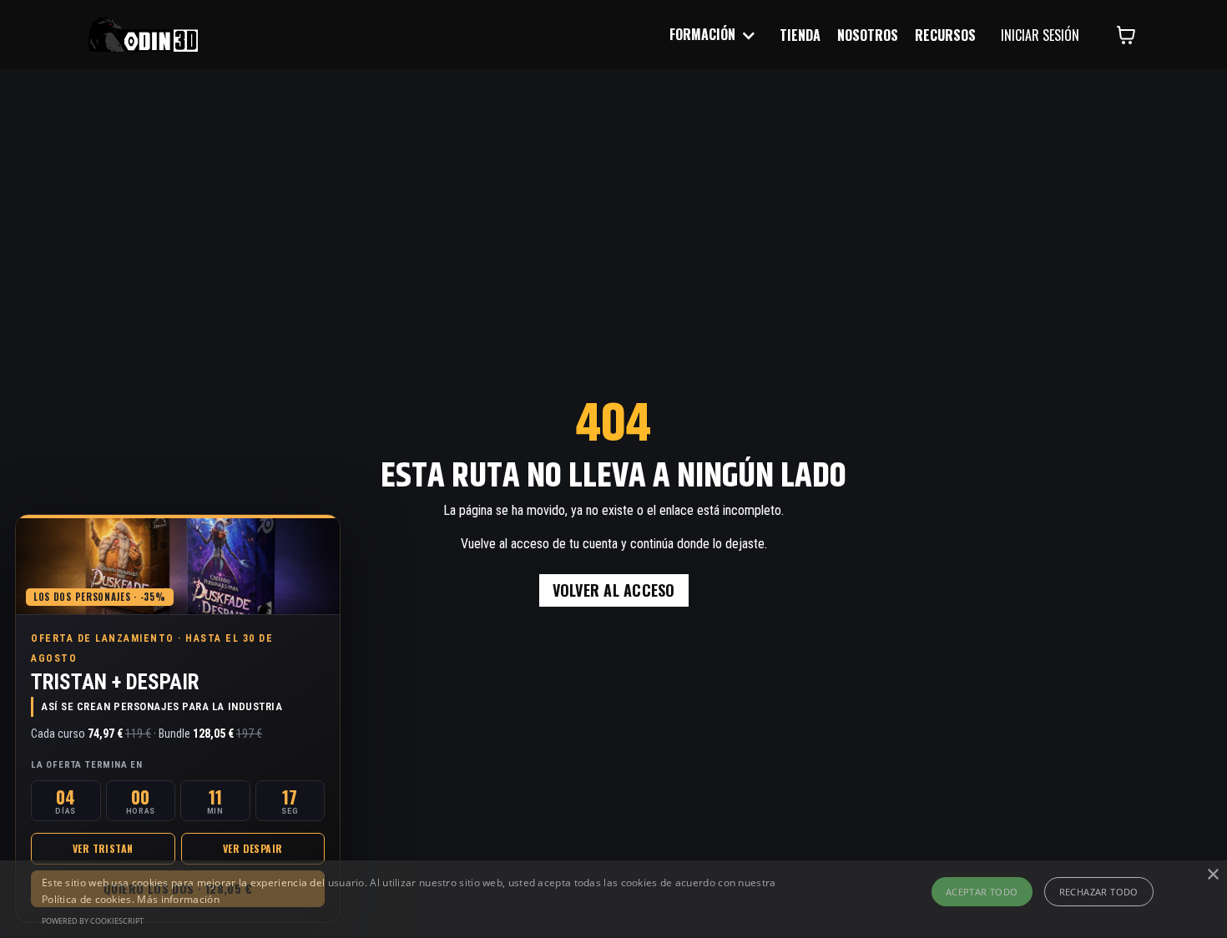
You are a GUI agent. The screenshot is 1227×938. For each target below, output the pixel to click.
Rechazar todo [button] (1099, 891)
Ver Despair (252, 848)
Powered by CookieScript (93, 920)
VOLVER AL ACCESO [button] (614, 590)
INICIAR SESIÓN (1040, 35)
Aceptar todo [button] (982, 891)
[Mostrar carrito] (1126, 35)
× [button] (1212, 875)
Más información (178, 899)
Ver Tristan (103, 848)
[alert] (613, 899)
